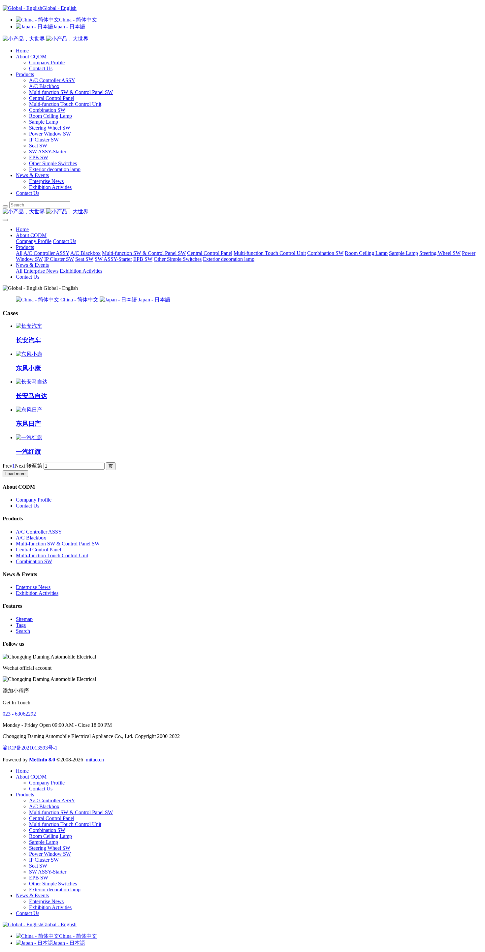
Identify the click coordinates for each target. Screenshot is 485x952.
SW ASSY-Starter (47, 151)
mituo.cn (95, 759)
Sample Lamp (43, 122)
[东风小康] (29, 354)
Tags (21, 625)
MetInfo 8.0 (42, 759)
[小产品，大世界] (242, 211)
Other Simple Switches (53, 163)
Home (22, 50)
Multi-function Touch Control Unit (65, 104)
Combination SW (47, 110)
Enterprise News (46, 181)
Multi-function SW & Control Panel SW (71, 92)
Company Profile (47, 62)
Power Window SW (50, 134)
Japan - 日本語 (69, 26)
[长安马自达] (32, 381)
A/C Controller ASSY (52, 80)
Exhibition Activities (50, 187)
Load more (15, 473)
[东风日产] (29, 410)
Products (25, 74)
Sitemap (24, 619)
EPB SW (38, 157)
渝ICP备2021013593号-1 (30, 748)
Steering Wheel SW (49, 128)
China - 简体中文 (78, 19)
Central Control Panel (51, 98)
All (19, 253)
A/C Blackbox (44, 86)
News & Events (32, 175)
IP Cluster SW (44, 139)
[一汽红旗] (29, 437)
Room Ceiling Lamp (50, 116)
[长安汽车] (29, 326)
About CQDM (31, 56)
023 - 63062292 (19, 714)
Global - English (59, 8)
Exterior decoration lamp (55, 169)
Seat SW (38, 145)
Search (23, 631)
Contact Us (40, 68)
